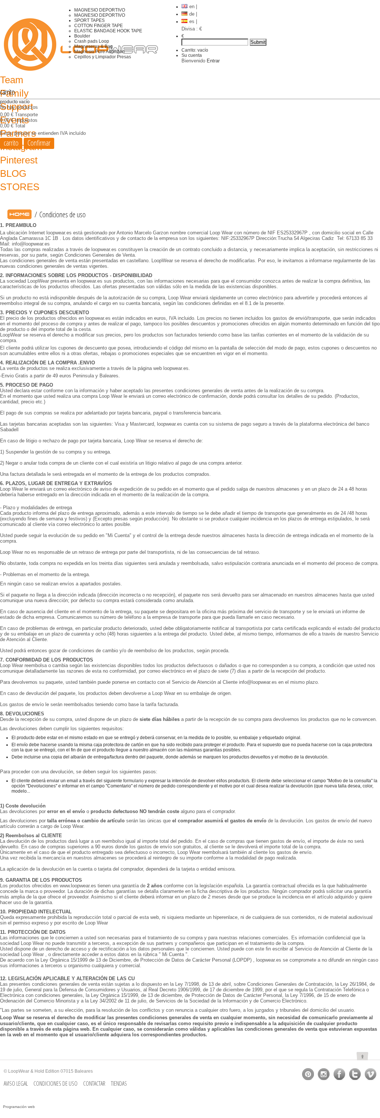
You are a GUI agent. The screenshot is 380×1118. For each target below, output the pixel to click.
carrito (7, 92)
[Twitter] (355, 1074)
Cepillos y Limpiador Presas (102, 56)
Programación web (19, 1107)
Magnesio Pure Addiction (99, 51)
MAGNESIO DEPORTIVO (99, 10)
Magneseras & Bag (93, 46)
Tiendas (119, 1083)
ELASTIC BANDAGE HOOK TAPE (108, 30)
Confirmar (38, 143)
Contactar (94, 1083)
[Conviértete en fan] (308, 1074)
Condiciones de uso (55, 1083)
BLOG (13, 173)
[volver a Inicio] (19, 214)
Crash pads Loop (91, 41)
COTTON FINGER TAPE (98, 25)
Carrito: (194, 50)
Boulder (82, 36)
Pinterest (18, 160)
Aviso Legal (16, 1083)
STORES (19, 186)
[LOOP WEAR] (37, 44)
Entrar (213, 61)
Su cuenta (191, 55)
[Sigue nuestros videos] (370, 1074)
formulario (133, 780)
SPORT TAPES (89, 20)
